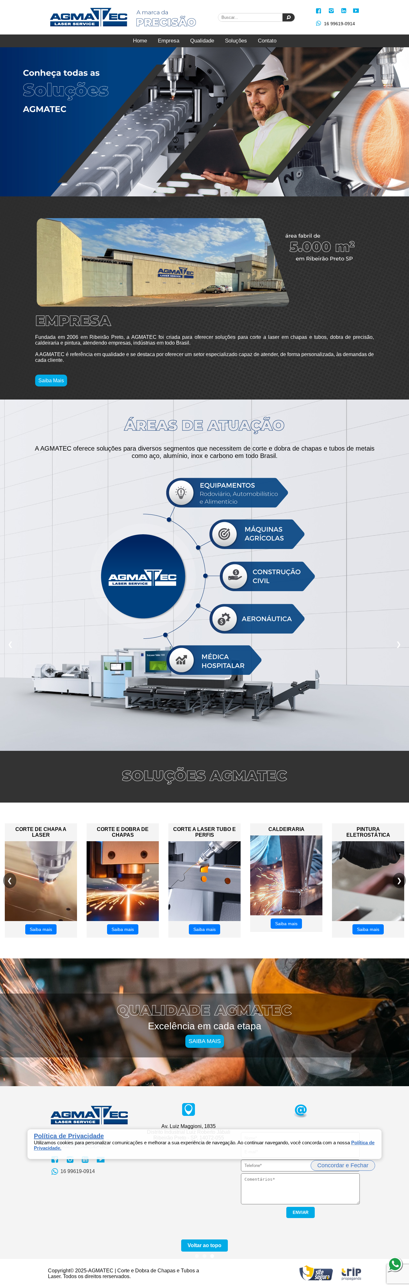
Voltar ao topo (204, 1245)
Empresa (168, 41)
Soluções (236, 41)
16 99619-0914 (339, 23)
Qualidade (202, 41)
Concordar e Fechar (342, 1165)
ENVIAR (300, 1212)
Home (140, 41)
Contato (267, 41)
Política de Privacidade (69, 1135)
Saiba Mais (51, 380)
